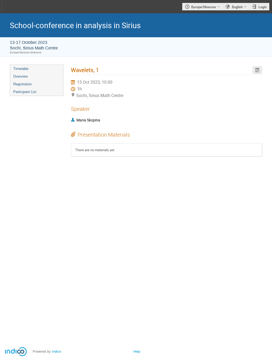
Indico (56, 351)
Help (136, 351)
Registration (22, 84)
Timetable (20, 69)
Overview (20, 76)
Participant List (24, 92)
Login (262, 7)
